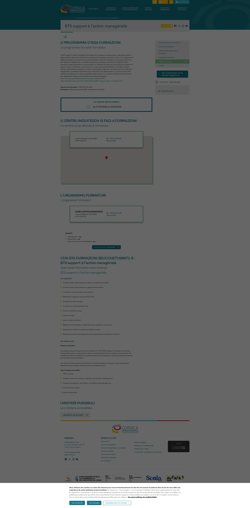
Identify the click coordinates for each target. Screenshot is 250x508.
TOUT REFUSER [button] (94, 503)
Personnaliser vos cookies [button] (116, 503)
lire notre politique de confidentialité (142, 497)
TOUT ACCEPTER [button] (77, 503)
